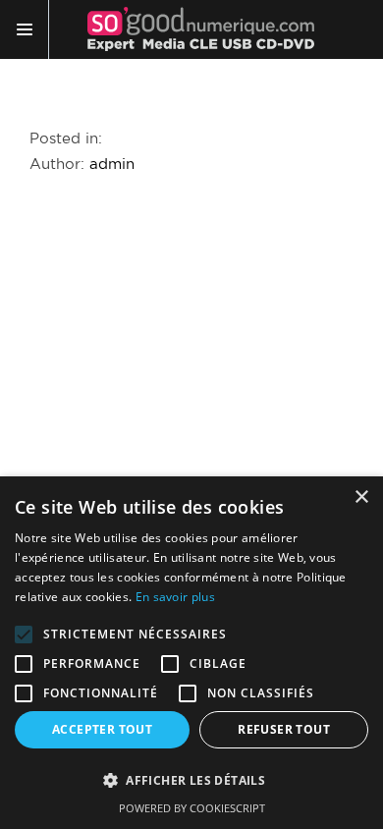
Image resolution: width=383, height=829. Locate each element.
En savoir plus (175, 596)
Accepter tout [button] (102, 729)
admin (112, 164)
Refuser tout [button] (284, 729)
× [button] (361, 497)
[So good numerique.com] (200, 29)
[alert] (191, 652)
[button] (191, 781)
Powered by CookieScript (192, 808)
